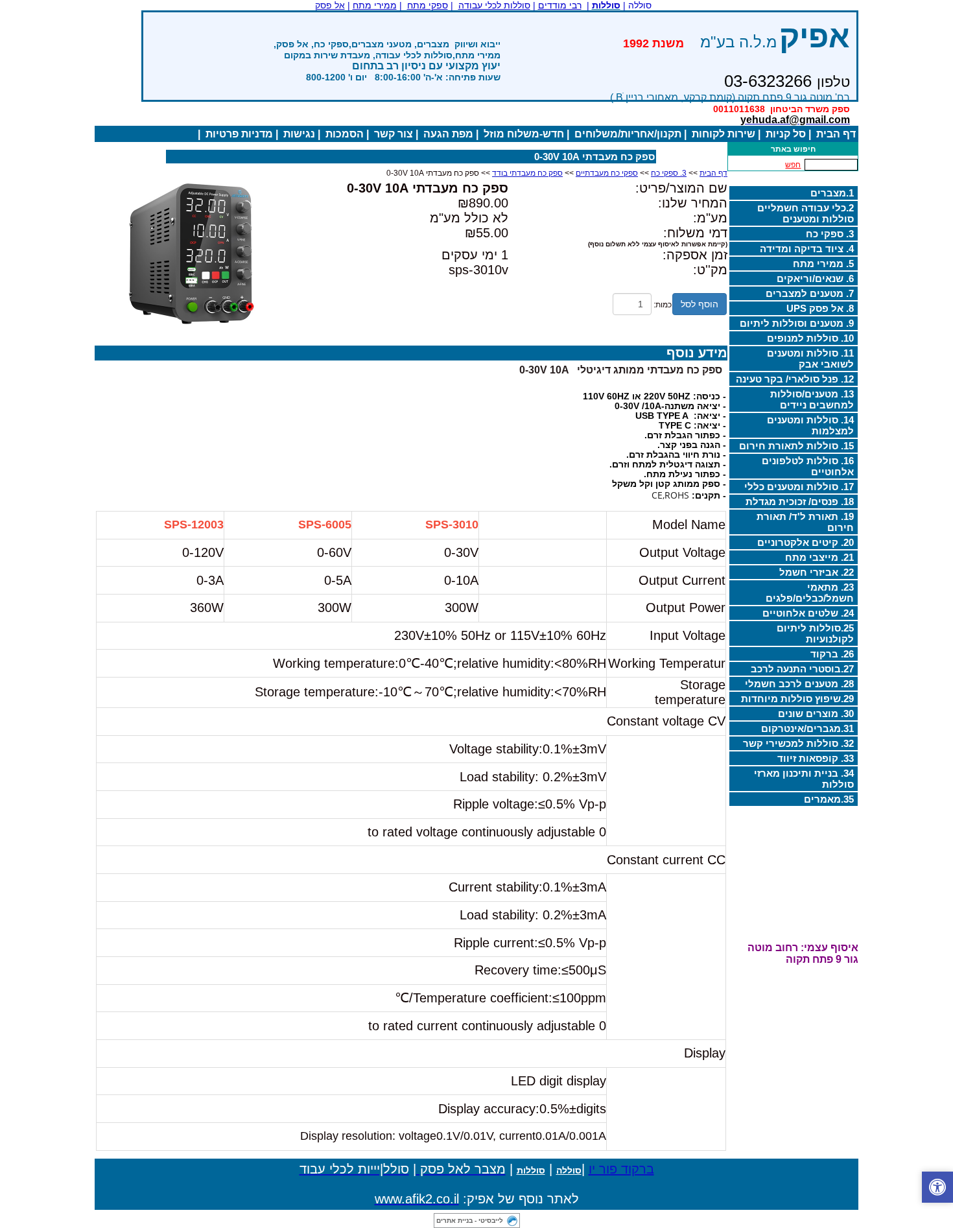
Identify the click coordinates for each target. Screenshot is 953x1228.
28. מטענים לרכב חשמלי (799, 683)
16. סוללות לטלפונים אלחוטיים (808, 466)
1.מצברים (832, 192)
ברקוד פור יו (621, 1169)
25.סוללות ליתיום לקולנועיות (815, 633)
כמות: (662, 304)
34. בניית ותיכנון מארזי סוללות (804, 779)
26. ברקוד (832, 653)
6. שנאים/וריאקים (815, 278)
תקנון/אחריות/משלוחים (627, 133)
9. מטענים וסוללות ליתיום (797, 323)
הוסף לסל (699, 304)
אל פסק (330, 5)
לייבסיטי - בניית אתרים (469, 1220)
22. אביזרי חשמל (816, 572)
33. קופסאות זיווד (815, 758)
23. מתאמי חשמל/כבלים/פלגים (810, 593)
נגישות (299, 133)
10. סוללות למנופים (810, 338)
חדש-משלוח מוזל (524, 133)
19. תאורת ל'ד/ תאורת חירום (805, 522)
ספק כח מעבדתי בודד (527, 173)
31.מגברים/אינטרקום (807, 728)
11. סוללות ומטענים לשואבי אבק (810, 359)
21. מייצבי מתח (819, 557)
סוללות (531, 1170)
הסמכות (344, 133)
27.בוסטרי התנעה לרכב (802, 668)
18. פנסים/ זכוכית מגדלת (800, 501)
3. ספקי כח (830, 233)
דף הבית (836, 133)
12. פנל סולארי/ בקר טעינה (795, 378)
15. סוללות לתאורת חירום (796, 445)
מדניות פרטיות (239, 133)
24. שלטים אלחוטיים (808, 613)
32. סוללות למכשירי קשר (798, 743)
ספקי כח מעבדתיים (607, 173)
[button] (937, 1187)
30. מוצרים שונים (816, 713)
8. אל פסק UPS (820, 308)
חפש (793, 164)
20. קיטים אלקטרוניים (805, 542)
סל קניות (786, 133)
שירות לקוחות (723, 133)
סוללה (569, 1170)
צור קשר (393, 133)
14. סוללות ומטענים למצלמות (810, 425)
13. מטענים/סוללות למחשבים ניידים (812, 399)
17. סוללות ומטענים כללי (799, 486)
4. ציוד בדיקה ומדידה (807, 248)
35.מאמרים (829, 799)
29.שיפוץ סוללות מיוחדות (797, 698)
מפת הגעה (448, 133)
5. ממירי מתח (823, 263)
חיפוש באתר (793, 149)
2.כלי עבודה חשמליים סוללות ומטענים (805, 213)
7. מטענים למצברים (810, 293)
